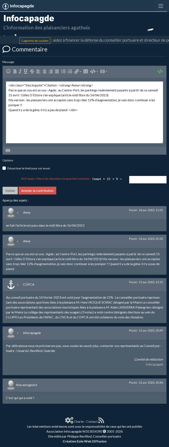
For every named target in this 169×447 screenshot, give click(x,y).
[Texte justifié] (58, 71)
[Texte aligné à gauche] (39, 71)
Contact (92, 421)
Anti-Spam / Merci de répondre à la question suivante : (56, 178)
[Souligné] (26, 71)
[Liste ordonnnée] (71, 71)
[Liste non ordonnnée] (64, 71)
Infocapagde (154, 364)
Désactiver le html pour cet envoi (28, 168)
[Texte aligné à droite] (51, 71)
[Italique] (21, 71)
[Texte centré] (45, 71)
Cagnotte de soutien (31, 40)
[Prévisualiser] (8, 151)
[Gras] (15, 71)
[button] (77, 71)
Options (7, 160)
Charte (79, 421)
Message (8, 62)
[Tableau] (86, 71)
